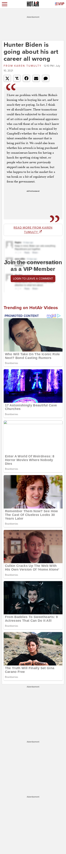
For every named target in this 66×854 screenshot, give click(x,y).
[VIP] (59, 4)
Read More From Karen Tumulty (33, 230)
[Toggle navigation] (4, 4)
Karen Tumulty (23, 65)
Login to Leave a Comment (33, 278)
